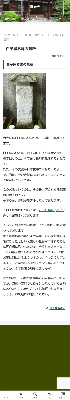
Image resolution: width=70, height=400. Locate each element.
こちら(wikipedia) (51, 210)
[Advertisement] (31, 353)
